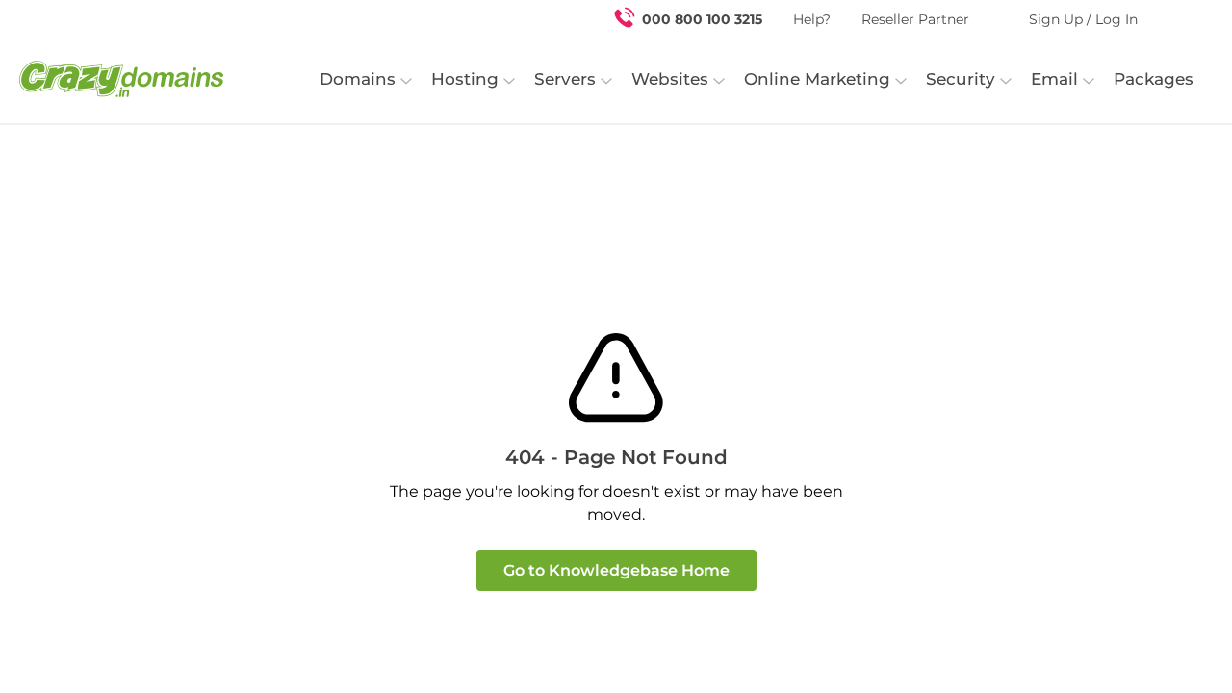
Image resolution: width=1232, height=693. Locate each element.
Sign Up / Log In (1083, 19)
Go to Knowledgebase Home (616, 570)
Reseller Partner (915, 19)
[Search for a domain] (1180, 19)
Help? (812, 19)
